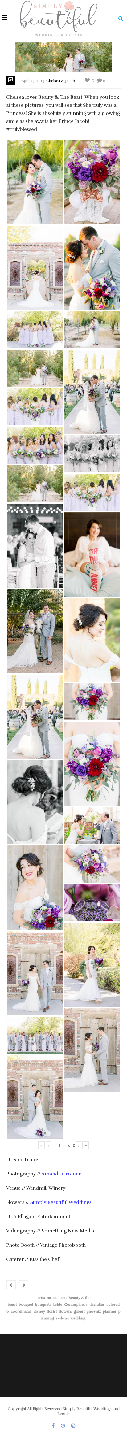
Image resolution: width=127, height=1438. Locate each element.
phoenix (94, 1311)
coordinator (21, 1311)
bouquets (43, 1304)
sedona (62, 1318)
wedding (78, 1318)
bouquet (26, 1304)
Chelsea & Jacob (60, 81)
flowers (65, 1311)
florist (52, 1311)
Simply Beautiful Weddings (60, 1202)
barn (63, 1298)
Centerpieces (76, 1304)
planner (110, 1311)
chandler (96, 1304)
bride (57, 1304)
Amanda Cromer (61, 1174)
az (55, 1298)
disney (39, 1311)
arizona (44, 1298)
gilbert (79, 1311)
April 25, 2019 (33, 81)
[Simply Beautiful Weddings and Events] (58, 17)
